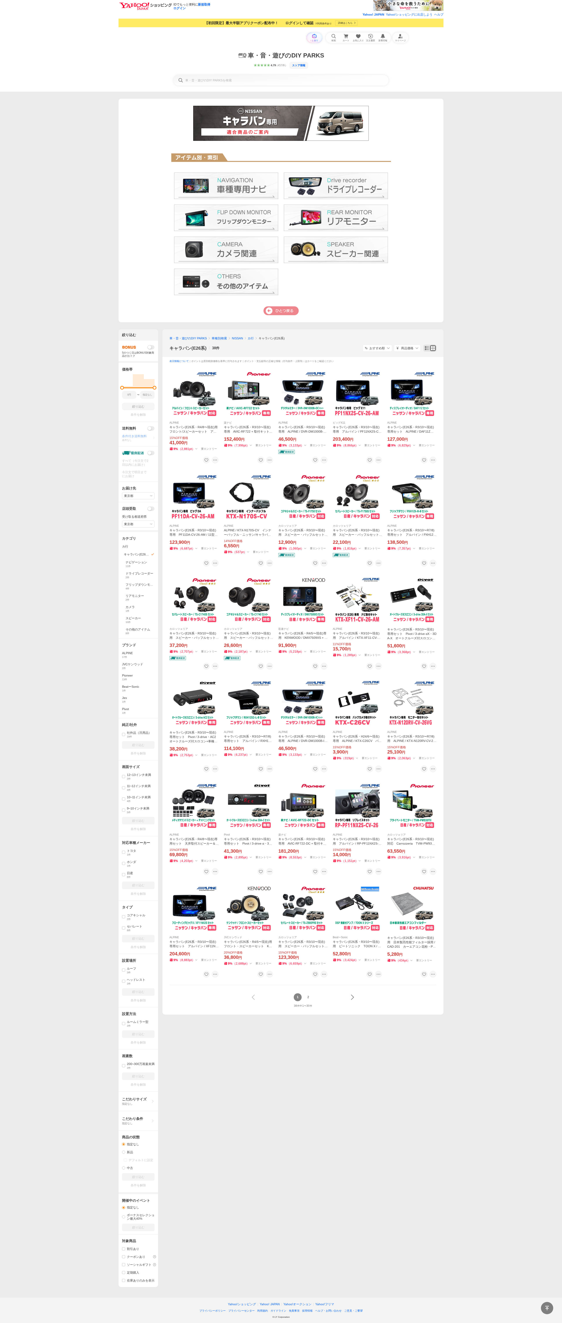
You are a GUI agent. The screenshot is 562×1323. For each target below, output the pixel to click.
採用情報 (307, 1310)
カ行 (251, 338)
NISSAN (237, 338)
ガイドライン (278, 1310)
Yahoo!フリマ (324, 1304)
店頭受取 (129, 508)
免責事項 (294, 1310)
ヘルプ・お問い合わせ (328, 1310)
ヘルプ (438, 14)
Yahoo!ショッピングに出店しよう (409, 14)
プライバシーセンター (241, 1310)
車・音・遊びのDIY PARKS (188, 338)
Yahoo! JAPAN (373, 14)
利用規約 (262, 1310)
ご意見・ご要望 (353, 1310)
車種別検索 (219, 338)
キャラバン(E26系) (188, 348)
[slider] (122, 388)
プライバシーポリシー (212, 1310)
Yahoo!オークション (297, 1304)
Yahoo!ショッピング (242, 1304)
